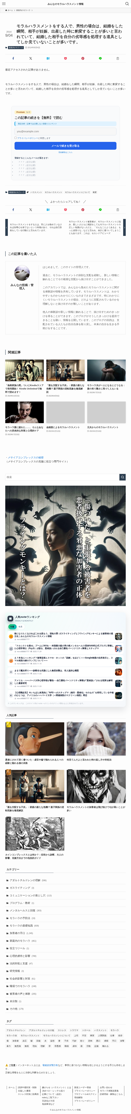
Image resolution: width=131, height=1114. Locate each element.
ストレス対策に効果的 (28, 1094)
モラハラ (115, 1030)
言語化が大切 (48, 1101)
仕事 (112, 1035)
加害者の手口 (21, 933)
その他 (16, 1008)
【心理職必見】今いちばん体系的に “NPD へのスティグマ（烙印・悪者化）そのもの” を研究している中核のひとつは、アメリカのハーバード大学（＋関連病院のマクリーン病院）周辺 (65, 695)
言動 (88, 1046)
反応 (25, 1041)
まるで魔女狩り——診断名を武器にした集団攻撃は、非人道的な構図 (65, 672)
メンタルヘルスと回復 (25, 910)
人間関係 (102, 1035)
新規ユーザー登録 (82, 1087)
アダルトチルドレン (16, 1030)
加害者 (15, 1041)
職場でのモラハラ (23, 986)
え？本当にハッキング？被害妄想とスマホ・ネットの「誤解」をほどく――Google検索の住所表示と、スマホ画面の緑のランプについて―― (65, 660)
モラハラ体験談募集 (109, 1091)
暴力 (9, 1046)
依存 (120, 1035)
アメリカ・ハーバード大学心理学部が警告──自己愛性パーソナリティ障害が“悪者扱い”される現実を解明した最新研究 (65, 683)
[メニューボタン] (4, 4)
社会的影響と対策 (22, 978)
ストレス (62, 1030)
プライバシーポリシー (27, 138)
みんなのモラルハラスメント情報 (66, 4)
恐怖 (90, 1041)
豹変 (95, 192)
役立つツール (19, 948)
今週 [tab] (12, 626)
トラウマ (74, 1030)
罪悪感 (57, 1046)
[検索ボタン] (127, 4)
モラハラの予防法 (22, 918)
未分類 (15, 1001)
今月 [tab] (20, 626)
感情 (106, 1041)
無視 (27, 1046)
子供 (66, 1041)
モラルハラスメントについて (77, 192)
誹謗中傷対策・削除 (27, 1087)
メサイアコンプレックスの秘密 (26, 457)
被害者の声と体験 (23, 993)
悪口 (98, 1041)
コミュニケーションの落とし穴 (31, 895)
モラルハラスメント (53, 192)
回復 (38, 1041)
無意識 (18, 1046)
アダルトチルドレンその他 (41, 1030)
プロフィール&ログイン (85, 1094)
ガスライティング (22, 887)
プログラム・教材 (22, 903)
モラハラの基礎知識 (24, 925)
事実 (92, 1035)
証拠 (96, 1046)
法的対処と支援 (21, 963)
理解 (43, 1046)
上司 (76, 1035)
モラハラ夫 (12, 1035)
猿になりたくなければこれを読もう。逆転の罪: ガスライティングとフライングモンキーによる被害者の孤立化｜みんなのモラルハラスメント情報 (65, 636)
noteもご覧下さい (50, 1097)
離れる (105, 1046)
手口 (114, 1041)
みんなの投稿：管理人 (22, 286)
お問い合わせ (106, 1087)
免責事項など (48, 1104)
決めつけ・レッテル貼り (53, 1091)
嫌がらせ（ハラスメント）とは (56, 1087)
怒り (82, 1041)
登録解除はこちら (65, 152)
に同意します (33, 138)
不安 (84, 1035)
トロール (86, 1030)
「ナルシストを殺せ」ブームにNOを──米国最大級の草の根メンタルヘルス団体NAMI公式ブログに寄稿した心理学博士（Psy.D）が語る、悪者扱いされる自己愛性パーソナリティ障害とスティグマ (65, 648)
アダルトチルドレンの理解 (28, 880)
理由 (35, 1046)
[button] (13, 58)
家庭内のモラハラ (16, 48)
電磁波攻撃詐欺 (50, 1065)
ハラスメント (36, 192)
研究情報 (17, 971)
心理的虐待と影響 (23, 956)
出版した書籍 (24, 1091)
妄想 (52, 1041)
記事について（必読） (52, 1094)
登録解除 (78, 1097)
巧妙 (74, 1041)
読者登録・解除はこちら (111, 1094)
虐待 (75, 1046)
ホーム (11, 1087)
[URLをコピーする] (118, 58)
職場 (67, 1046)
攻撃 (122, 1041)
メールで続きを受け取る (65, 145)
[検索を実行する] (122, 477)
